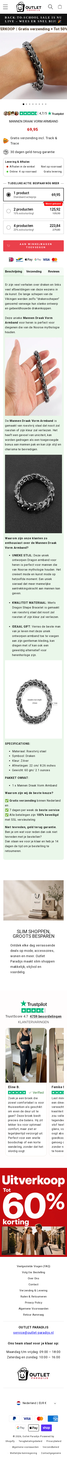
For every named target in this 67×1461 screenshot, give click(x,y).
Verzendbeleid (51, 1447)
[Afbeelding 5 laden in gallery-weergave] (36, 104)
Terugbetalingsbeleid (30, 1441)
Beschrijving (13, 271)
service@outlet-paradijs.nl (33, 1332)
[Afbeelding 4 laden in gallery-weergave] (32, 104)
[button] (5, 7)
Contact (34, 1284)
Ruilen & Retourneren (33, 1296)
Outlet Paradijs (31, 1436)
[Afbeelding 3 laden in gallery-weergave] (29, 104)
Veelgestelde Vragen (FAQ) (33, 1266)
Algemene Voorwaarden (34, 1308)
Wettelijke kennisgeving (23, 1453)
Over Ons (33, 1278)
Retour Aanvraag (33, 1314)
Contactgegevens (51, 1453)
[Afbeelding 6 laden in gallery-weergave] (39, 104)
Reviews (53, 271)
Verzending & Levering (33, 1290)
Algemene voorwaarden (25, 1447)
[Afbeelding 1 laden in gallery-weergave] (23, 104)
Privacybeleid (53, 1441)
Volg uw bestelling (33, 1272)
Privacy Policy (33, 1302)
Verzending (34, 271)
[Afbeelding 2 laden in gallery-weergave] (26, 104)
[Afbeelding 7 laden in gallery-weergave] (42, 104)
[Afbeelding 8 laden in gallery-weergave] (45, 104)
